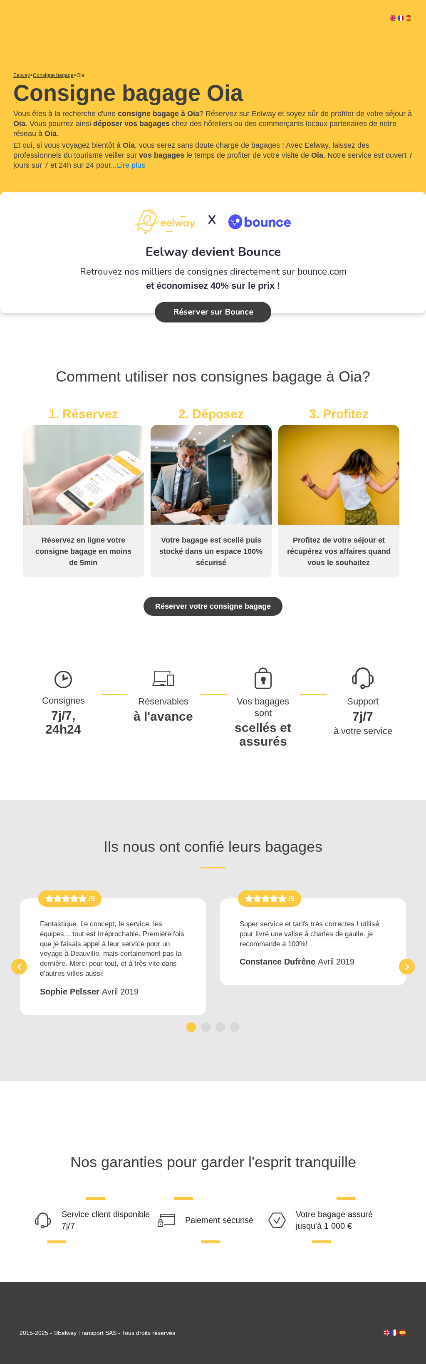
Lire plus (131, 165)
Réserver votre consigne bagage (213, 606)
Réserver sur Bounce (213, 311)
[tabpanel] (113, 956)
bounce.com (322, 271)
